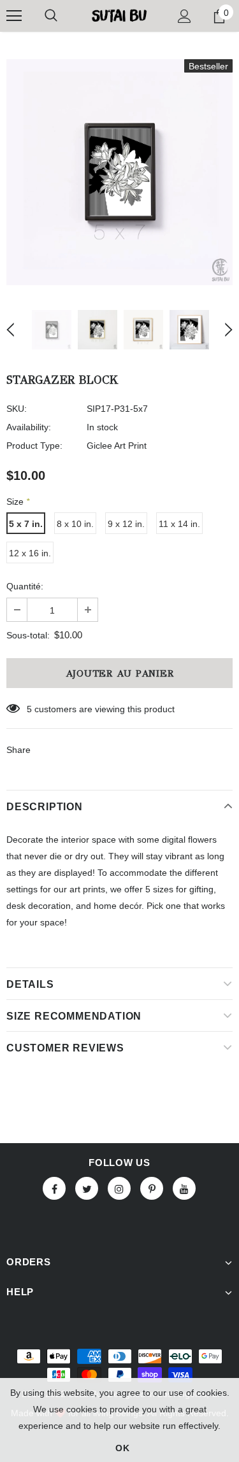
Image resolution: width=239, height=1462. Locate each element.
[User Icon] (184, 16)
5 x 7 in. (26, 524)
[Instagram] (119, 1188)
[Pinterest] (151, 1188)
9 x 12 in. (126, 524)
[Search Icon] (51, 16)
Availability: (28, 427)
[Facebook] (54, 1188)
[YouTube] (184, 1188)
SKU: (16, 409)
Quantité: (24, 586)
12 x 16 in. (30, 553)
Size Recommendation (73, 1016)
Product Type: (34, 445)
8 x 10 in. (75, 524)
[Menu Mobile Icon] (14, 16)
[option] (119, 172)
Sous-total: (28, 635)
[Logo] (119, 15)
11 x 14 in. (179, 524)
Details (30, 984)
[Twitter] (86, 1188)
